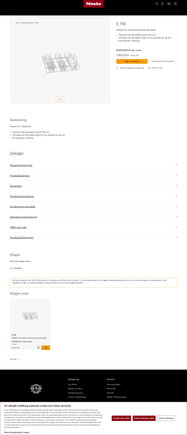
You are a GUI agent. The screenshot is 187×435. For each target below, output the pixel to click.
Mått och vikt (18, 227)
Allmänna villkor (75, 389)
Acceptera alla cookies (121, 418)
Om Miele (72, 384)
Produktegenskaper (22, 196)
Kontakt (110, 393)
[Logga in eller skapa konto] (162, 4)
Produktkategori (20, 175)
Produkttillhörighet (21, 237)
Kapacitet (16, 186)
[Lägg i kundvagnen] (45, 347)
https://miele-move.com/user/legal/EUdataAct (64, 283)
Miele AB (111, 389)
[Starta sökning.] (157, 3)
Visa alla (13, 359)
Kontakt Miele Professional (163, 61)
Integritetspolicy (75, 393)
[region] (93, 418)
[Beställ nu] (169, 4)
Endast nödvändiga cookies (144, 418)
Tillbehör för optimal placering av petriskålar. (29, 338)
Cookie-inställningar (166, 418)
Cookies (26, 432)
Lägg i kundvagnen (132, 61)
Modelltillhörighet (21, 165)
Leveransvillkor (114, 384)
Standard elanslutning (23, 217)
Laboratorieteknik (27, 23)
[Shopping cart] (175, 4)
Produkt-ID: (15, 127)
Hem (17, 23)
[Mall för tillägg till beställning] (38, 347)
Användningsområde (22, 206)
